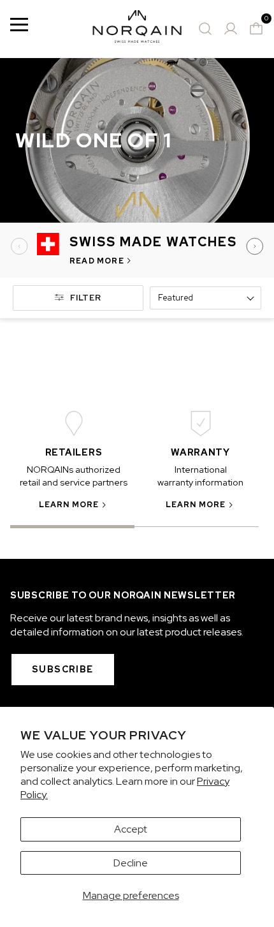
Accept (130, 829)
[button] (20, 246)
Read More (96, 261)
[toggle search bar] (205, 28)
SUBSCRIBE (63, 669)
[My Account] (230, 28)
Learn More (69, 505)
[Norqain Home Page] (137, 28)
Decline (130, 863)
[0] (256, 28)
